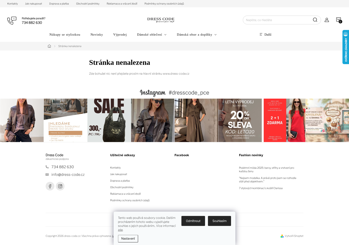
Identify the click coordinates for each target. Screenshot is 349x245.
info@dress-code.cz (68, 174)
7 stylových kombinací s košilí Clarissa (261, 188)
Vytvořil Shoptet (294, 235)
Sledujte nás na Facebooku (50, 186)
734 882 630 (62, 167)
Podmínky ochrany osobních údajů (164, 3)
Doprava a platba (59, 3)
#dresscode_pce (189, 92)
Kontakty (12, 3)
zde (120, 230)
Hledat (315, 20)
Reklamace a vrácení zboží (122, 3)
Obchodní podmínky (87, 3)
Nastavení (128, 238)
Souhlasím (219, 221)
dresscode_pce (60, 186)
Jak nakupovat (33, 3)
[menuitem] (64, 34)
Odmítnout (193, 221)
